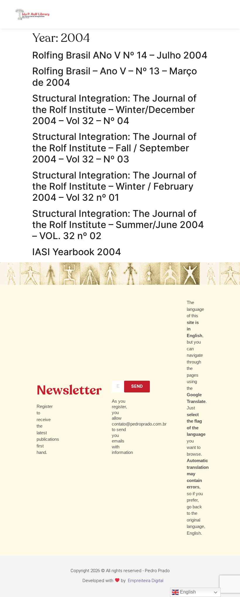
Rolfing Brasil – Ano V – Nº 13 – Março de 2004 (114, 76)
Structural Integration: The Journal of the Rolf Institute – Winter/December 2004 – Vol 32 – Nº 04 (114, 109)
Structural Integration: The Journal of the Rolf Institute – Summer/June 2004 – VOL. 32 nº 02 (118, 225)
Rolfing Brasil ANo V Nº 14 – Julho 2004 (120, 55)
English (187, 591)
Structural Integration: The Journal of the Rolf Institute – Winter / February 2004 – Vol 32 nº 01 (114, 186)
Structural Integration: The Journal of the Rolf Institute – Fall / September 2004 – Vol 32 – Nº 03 (114, 148)
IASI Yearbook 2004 (76, 252)
